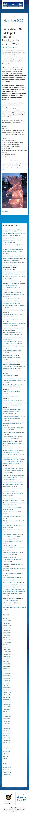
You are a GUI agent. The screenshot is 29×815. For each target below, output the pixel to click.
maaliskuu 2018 (7, 702)
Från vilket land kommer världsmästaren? (13, 520)
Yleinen (15, 47)
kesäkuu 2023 (6, 637)
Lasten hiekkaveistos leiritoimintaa (11, 418)
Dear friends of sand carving (10, 400)
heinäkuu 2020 (7, 675)
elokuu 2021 (6, 661)
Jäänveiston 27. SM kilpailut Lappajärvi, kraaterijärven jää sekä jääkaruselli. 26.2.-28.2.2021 (13, 411)
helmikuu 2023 (7, 640)
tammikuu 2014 (7, 733)
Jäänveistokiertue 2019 (9, 479)
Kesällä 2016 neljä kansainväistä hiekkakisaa (14, 568)
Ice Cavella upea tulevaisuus (10, 534)
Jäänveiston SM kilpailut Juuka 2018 (12, 516)
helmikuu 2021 (6, 671)
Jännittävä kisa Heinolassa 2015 (11, 580)
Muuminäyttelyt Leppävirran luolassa (12, 350)
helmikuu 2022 (6, 654)
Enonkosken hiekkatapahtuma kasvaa (12, 530)
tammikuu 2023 (7, 642)
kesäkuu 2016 (6, 721)
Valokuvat (10, 47)
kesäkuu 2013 (6, 735)
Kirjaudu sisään (7, 767)
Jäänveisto (4, 47)
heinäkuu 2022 (7, 647)
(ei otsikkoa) (6, 242)
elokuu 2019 (6, 685)
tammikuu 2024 (7, 632)
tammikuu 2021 (7, 673)
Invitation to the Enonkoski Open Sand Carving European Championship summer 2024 (13, 294)
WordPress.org (6, 774)
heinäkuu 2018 (6, 699)
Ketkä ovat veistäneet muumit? (11, 448)
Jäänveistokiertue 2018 (9, 498)
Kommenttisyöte (7, 772)
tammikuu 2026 (7, 620)
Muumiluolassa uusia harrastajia (11, 378)
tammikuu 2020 (7, 680)
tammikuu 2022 (7, 656)
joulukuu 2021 (6, 659)
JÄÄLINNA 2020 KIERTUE (9, 441)
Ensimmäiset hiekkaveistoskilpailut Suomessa (14, 607)
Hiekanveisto (6, 751)
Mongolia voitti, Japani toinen (10, 500)
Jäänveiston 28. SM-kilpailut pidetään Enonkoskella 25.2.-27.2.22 (12, 37)
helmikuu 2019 (6, 694)
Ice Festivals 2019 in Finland (10, 482)
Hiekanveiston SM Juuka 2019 (10, 468)
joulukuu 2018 (6, 697)
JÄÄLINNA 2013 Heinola (9, 600)
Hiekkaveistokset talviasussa (10, 552)
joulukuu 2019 (6, 683)
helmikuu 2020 (7, 678)
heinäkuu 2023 (7, 635)
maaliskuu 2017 (7, 714)
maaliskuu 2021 (7, 668)
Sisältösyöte (6, 769)
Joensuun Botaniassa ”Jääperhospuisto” (13, 423)
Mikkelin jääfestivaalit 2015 (9, 577)
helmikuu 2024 (7, 630)
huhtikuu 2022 (6, 649)
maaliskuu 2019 (7, 692)
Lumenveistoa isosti (8, 355)
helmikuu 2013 (6, 738)
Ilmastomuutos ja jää (8, 375)
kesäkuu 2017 (6, 711)
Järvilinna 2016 (7, 557)
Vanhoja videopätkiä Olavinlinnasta (11, 391)
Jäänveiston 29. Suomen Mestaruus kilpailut (14, 310)
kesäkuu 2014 (6, 730)
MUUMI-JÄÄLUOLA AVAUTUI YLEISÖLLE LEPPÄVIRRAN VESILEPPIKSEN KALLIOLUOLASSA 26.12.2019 (13, 452)
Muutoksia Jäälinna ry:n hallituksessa (12, 319)
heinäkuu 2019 (6, 687)
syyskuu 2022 (6, 644)
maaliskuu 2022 (7, 651)
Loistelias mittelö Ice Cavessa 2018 (12, 511)
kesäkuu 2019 (6, 690)
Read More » (5, 212)
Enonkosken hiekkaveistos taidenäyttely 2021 (14, 380)
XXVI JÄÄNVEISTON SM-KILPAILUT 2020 (13, 443)
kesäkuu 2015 (6, 726)
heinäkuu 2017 (6, 709)
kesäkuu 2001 (6, 742)
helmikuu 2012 (6, 740)
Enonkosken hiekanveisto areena (11, 416)
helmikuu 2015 (6, 728)
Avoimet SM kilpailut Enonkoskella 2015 (13, 573)
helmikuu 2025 (6, 628)
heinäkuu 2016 (6, 718)
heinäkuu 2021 (6, 663)
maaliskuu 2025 (7, 625)
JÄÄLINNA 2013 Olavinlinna (10, 598)
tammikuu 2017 (7, 716)
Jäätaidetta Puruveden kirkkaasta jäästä (13, 346)
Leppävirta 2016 (7, 554)
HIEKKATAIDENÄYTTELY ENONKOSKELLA (13, 432)
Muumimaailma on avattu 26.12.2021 (12, 357)
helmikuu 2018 (6, 704)
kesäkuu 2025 (6, 623)
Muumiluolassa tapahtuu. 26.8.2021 (12, 371)
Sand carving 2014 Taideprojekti (11, 582)
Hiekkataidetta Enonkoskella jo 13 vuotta (13, 245)
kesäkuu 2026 (6, 618)
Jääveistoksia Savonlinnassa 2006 (11, 396)
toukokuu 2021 (6, 666)
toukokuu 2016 (7, 723)
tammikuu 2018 (7, 706)
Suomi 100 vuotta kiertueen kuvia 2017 (13, 541)
